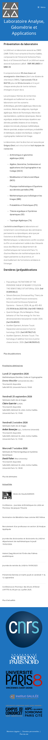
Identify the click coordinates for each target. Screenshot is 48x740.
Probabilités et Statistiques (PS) (24, 205)
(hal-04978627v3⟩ (28, 332)
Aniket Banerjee (9, 429)
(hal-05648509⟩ (12, 322)
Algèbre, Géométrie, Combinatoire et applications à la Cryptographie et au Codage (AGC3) (25, 167)
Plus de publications (12, 354)
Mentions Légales (13, 731)
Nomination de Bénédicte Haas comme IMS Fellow (23, 517)
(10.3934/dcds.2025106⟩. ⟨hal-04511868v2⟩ (24, 309)
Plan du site (24, 734)
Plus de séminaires (9, 476)
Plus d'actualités (8, 600)
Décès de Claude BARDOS (23, 494)
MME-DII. (7, 67)
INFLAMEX (36, 64)
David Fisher (8, 458)
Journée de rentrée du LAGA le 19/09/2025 (19, 565)
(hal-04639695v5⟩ (32, 342)
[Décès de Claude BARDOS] (6, 495)
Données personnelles (30, 731)
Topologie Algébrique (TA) (21, 220)
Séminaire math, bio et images (14, 400)
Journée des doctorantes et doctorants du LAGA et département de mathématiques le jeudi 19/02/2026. (23, 541)
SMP (29, 64)
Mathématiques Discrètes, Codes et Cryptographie (22, 377)
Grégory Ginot (9, 145)
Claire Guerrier (9, 403)
